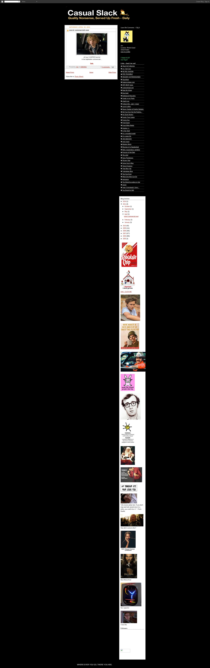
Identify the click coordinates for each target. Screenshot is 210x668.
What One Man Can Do (129, 177)
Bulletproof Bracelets (129, 96)
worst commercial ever (79, 30)
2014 (124, 201)
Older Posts (112, 72)
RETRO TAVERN (127, 71)
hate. (92, 63)
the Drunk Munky (127, 114)
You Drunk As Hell (128, 190)
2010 (124, 225)
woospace (125, 179)
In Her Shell (126, 131)
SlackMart (125, 79)
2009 (124, 228)
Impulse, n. (126, 128)
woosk (124, 185)
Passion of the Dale (128, 152)
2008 (124, 231)
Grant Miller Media (128, 125)
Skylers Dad (126, 160)
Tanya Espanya (127, 166)
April (126, 214)
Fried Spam (126, 123)
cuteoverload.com (128, 88)
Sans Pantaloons (127, 158)
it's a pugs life (126, 136)
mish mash (125, 142)
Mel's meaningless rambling (131, 150)
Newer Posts (70, 72)
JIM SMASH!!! (127, 139)
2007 (124, 233)
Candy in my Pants (128, 98)
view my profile (125, 52)
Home (91, 72)
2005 (124, 238)
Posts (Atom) (79, 76)
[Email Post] (112, 67)
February (128, 220)
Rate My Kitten (127, 90)
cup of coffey (126, 106)
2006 (124, 236)
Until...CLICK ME (126, 292)
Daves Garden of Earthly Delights (133, 109)
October (127, 206)
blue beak (125, 93)
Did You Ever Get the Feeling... (132, 112)
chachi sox (125, 101)
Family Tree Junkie (128, 117)
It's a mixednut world (128, 133)
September (128, 209)
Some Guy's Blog (127, 163)
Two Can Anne (126, 174)
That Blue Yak (126, 168)
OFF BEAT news (127, 85)
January (127, 222)
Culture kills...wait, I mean (130, 104)
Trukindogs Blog (127, 171)
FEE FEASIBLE (127, 74)
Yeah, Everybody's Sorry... (130, 187)
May (126, 211)
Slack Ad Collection (128, 66)
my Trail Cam (126, 69)
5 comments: (106, 67)
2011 (124, 204)
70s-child (125, 155)
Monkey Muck (126, 144)
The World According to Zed (131, 182)
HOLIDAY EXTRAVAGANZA (131, 77)
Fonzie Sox (126, 120)
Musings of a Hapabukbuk (130, 147)
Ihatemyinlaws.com (128, 82)
